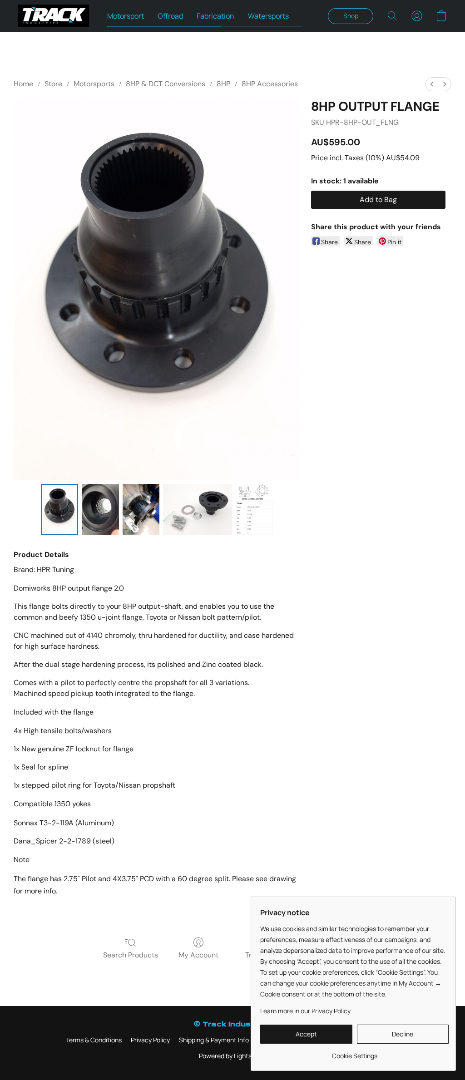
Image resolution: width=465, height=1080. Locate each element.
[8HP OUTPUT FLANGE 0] (59, 509)
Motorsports (94, 84)
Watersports (268, 16)
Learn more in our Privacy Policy (305, 1010)
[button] (53, 16)
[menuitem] (431, 84)
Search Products (130, 955)
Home (23, 84)
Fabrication (215, 16)
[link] (354, 1052)
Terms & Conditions (94, 1040)
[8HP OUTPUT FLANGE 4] (254, 509)
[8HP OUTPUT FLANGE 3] (197, 509)
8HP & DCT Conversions (165, 84)
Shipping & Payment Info (214, 1040)
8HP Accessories (270, 84)
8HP (223, 84)
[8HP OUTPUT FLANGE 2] (141, 509)
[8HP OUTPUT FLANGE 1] (100, 509)
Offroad (170, 16)
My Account (198, 955)
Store (53, 84)
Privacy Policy (150, 1040)
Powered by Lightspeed (232, 1055)
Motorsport (125, 16)
